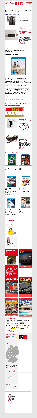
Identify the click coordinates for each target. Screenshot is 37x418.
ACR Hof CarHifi (12, 371)
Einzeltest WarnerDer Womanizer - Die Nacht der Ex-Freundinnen (11, 191)
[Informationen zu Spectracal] (26, 328)
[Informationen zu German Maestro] (22, 323)
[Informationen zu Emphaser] (8, 323)
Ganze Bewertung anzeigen (12, 105)
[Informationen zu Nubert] (13, 328)
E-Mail (10, 244)
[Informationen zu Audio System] (13, 321)
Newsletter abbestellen (11, 388)
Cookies (10, 409)
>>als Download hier (10, 235)
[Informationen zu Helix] (8, 326)
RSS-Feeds (11, 401)
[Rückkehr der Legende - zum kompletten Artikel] (12, 22)
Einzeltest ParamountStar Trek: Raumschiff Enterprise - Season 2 (11, 212)
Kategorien (25, 10)
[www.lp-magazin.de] (21, 340)
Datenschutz (11, 407)
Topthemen (11, 402)
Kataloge (10, 400)
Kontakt (10, 410)
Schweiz (8, 363)
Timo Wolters (11, 243)
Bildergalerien (11, 399)
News (6, 10)
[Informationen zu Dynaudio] (26, 321)
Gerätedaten (11, 398)
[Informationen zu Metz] (26, 326)
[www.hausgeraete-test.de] (13, 340)
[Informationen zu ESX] (12, 323)
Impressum (11, 404)
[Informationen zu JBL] (17, 326)
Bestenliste (16, 10)
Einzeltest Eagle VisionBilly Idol (22, 168)
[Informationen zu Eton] (17, 323)
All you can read (15, 11)
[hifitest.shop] (25, 340)
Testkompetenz (12, 396)
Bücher (10, 395)
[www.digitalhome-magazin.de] (8, 340)
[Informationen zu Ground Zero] (26, 323)
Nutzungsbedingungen (13, 411)
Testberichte (10, 10)
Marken (20, 10)
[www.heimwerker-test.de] (17, 340)
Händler (29, 10)
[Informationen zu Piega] (18, 328)
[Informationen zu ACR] (8, 321)
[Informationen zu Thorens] (8, 331)
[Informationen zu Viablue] (12, 331)
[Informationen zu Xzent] (17, 331)
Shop (11, 11)
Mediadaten (11, 405)
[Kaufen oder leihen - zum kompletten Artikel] (12, 126)
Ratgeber (7, 11)
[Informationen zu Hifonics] (13, 326)
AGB (10, 406)
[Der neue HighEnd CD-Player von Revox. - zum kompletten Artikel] (12, 37)
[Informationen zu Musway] (8, 328)
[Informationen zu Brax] (22, 321)
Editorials (11, 403)
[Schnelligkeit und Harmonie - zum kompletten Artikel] (12, 142)
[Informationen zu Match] (22, 326)
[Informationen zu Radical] (22, 328)
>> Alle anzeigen (22, 28)
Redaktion (11, 397)
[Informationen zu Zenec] (22, 331)
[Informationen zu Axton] (18, 321)
